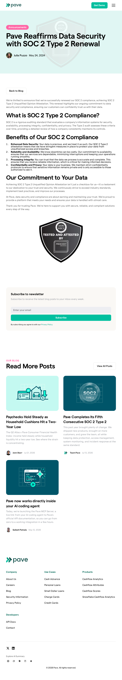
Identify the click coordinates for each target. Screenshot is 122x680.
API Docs (11, 622)
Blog (8, 591)
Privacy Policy (13, 603)
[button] (113, 5)
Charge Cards (51, 597)
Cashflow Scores (91, 591)
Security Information (17, 597)
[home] (13, 5)
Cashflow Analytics (92, 579)
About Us (11, 579)
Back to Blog (16, 91)
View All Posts (104, 366)
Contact (10, 628)
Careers (10, 585)
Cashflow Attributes (93, 585)
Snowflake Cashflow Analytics (98, 597)
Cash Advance (52, 579)
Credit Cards (51, 603)
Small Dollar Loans (54, 591)
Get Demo (99, 5)
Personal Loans (52, 585)
